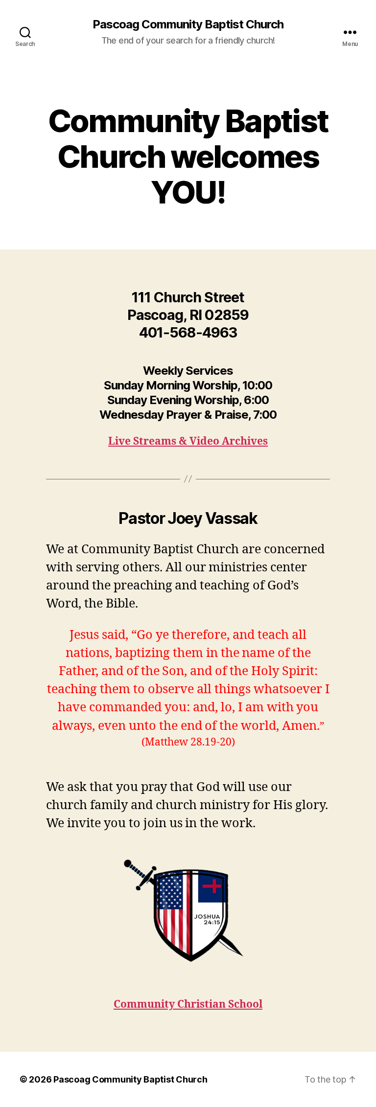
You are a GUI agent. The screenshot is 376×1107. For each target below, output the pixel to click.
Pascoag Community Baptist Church (188, 24)
